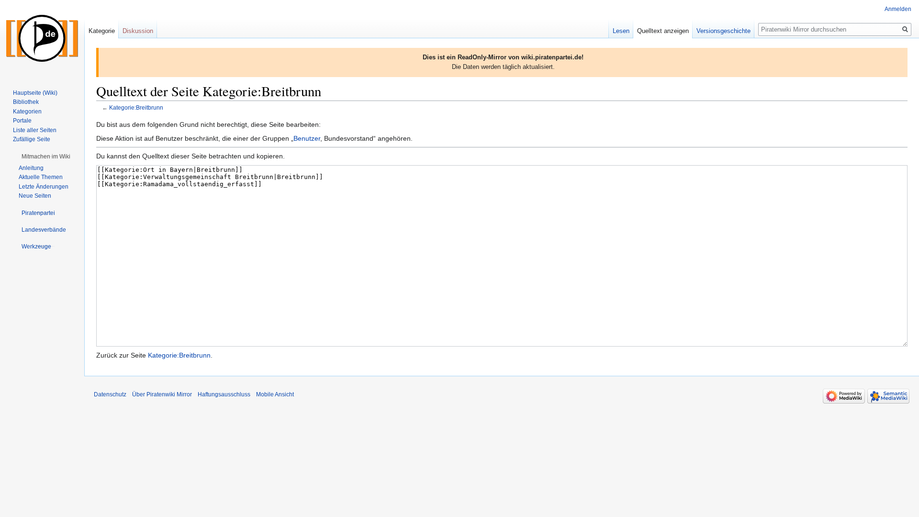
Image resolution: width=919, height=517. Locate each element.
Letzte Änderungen (43, 186)
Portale (22, 120)
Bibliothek (26, 102)
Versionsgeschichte (723, 30)
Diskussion (138, 30)
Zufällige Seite (31, 139)
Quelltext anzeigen (663, 30)
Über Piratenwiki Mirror (162, 394)
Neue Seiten (35, 195)
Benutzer (306, 138)
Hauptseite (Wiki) (35, 93)
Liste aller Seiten (34, 130)
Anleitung (31, 168)
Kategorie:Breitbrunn (136, 107)
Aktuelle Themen (41, 177)
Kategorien (27, 111)
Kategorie (102, 30)
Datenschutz (110, 394)
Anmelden (898, 9)
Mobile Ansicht (275, 394)
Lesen (621, 30)
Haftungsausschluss (224, 394)
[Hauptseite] (42, 38)
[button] (46, 156)
